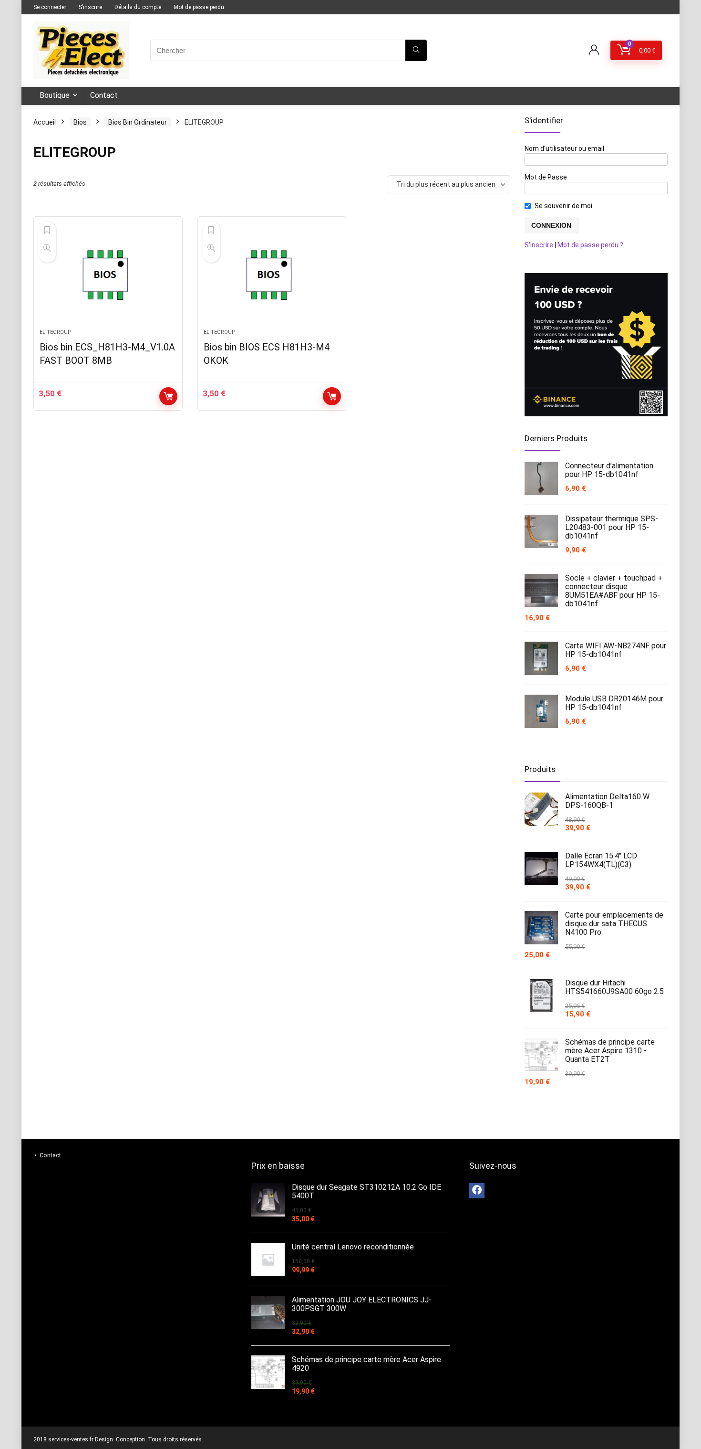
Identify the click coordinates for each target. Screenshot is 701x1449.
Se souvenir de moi (563, 206)
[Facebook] (477, 1190)
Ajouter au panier (168, 396)
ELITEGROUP (56, 332)
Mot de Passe (546, 177)
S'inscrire (539, 245)
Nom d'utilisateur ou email (564, 148)
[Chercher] (416, 50)
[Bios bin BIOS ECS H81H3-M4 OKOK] (272, 277)
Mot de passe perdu (199, 7)
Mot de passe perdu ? (590, 245)
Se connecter (49, 7)
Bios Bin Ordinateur (137, 122)
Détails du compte (137, 7)
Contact (104, 95)
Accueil (44, 122)
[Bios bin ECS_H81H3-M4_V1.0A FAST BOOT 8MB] (108, 277)
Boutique (55, 95)
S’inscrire (90, 7)
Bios (80, 122)
